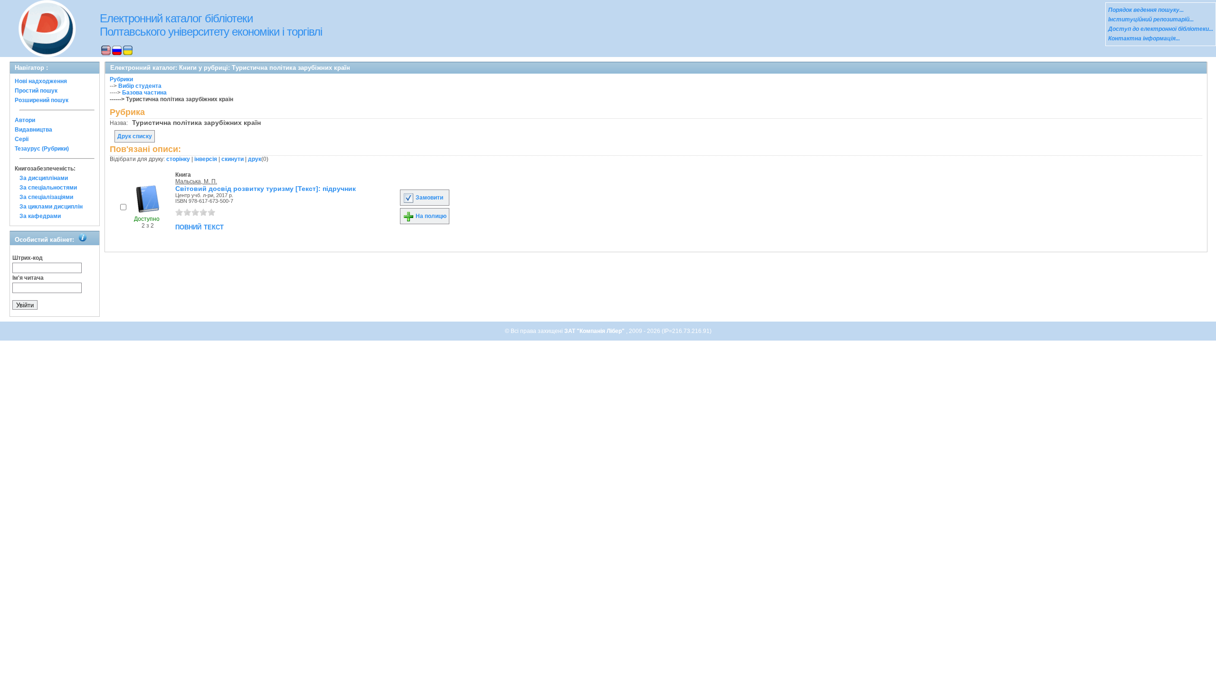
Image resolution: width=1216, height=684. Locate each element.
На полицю (430, 216)
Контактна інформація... (1144, 38)
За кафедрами (40, 216)
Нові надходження (41, 81)
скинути (232, 159)
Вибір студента (140, 86)
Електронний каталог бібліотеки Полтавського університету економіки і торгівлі (211, 25)
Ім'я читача (28, 278)
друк (254, 159)
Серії (21, 139)
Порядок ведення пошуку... (1146, 10)
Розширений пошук (41, 100)
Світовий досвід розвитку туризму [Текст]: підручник (265, 188)
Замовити (428, 197)
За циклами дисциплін (51, 206)
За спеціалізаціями (46, 197)
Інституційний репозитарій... (1151, 19)
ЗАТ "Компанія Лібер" (595, 331)
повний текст (199, 226)
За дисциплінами (43, 178)
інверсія (205, 159)
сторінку (178, 159)
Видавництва (33, 129)
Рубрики (121, 79)
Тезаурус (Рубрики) (42, 148)
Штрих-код (27, 258)
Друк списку (134, 136)
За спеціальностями (48, 187)
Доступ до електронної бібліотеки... (1160, 29)
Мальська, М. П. (196, 181)
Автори (25, 120)
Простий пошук (36, 90)
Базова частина (144, 92)
